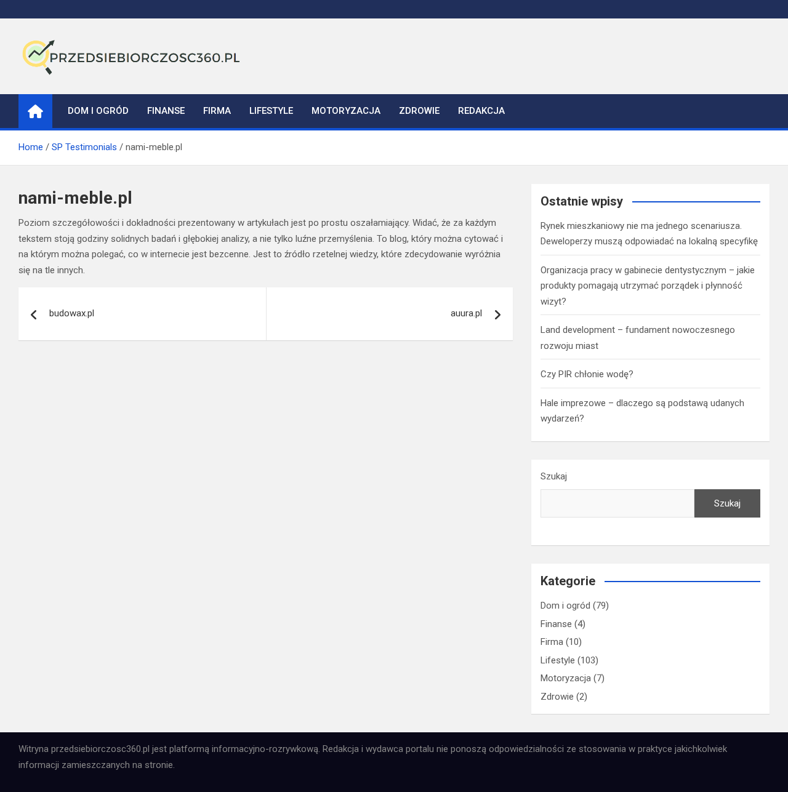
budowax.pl (71, 313)
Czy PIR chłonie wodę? (587, 374)
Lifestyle (271, 110)
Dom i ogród (98, 110)
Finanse (166, 110)
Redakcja (481, 110)
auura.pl (466, 313)
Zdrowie (419, 110)
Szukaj (554, 476)
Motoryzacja (346, 110)
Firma (217, 110)
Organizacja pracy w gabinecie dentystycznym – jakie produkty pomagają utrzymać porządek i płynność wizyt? (648, 286)
